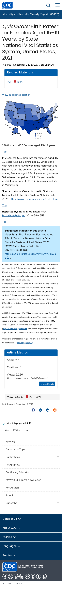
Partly (16, 430)
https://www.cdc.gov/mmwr (15, 328)
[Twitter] (10, 576)
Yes (7, 430)
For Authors (12, 487)
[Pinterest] (33, 576)
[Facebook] (4, 576)
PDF (15, 81)
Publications (13, 457)
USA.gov (18, 583)
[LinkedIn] (21, 576)
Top (4, 151)
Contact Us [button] (10, 519)
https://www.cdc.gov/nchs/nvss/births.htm (34, 199)
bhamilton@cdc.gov (13, 215)
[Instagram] (16, 576)
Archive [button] (7, 555)
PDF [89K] (34, 397)
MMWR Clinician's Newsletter (23, 480)
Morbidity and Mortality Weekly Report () (30, 14)
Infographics (13, 464)
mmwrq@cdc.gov (24, 342)
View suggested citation (16, 94)
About (10, 495)
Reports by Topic (16, 449)
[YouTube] (27, 576)
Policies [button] (7, 537)
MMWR (10, 441)
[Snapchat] (38, 576)
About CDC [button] (9, 528)
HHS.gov (6, 583)
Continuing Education (18, 472)
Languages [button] (9, 546)
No (26, 430)
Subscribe (11, 503)
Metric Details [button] (47, 384)
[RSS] (44, 576)
